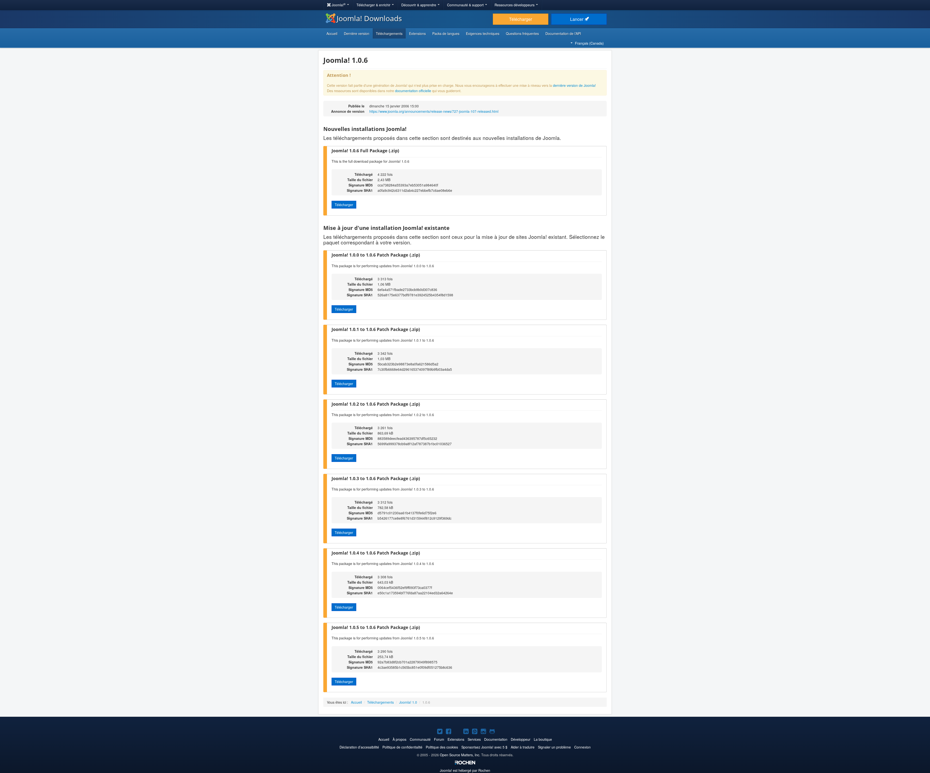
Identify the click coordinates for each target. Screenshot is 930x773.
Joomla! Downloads (369, 18)
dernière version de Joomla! (574, 85)
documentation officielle (413, 90)
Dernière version (356, 33)
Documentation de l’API (563, 33)
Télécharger (520, 19)
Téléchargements (389, 33)
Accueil (331, 33)
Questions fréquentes (522, 33)
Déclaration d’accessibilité (359, 747)
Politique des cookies (442, 747)
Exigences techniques (482, 33)
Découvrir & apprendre (419, 4)
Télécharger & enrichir (373, 4)
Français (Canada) (589, 43)
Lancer (577, 19)
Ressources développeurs (515, 4)
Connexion (582, 747)
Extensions (417, 33)
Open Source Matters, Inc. (460, 754)
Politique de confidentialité (402, 747)
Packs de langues (445, 33)
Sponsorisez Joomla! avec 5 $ (484, 747)
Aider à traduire (523, 747)
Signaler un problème (554, 747)
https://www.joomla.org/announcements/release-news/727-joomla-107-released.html (433, 111)
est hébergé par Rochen (465, 770)
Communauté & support (466, 4)
